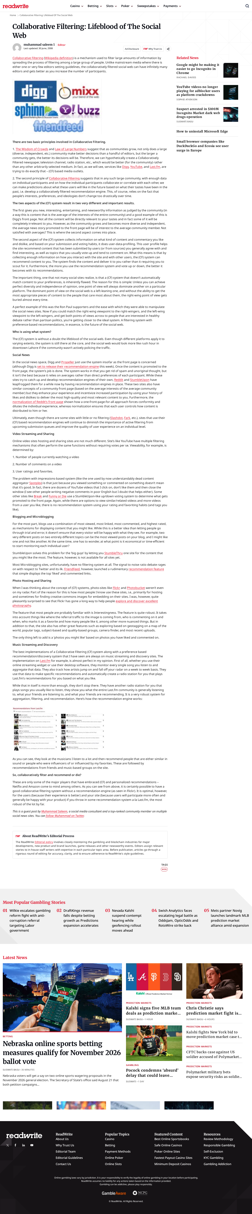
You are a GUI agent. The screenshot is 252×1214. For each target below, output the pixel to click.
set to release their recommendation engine (68, 366)
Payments (170, 6)
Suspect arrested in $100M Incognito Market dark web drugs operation (198, 113)
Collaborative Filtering (28, 58)
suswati (131, 1081)
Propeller (67, 362)
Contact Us (63, 1164)
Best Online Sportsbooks (171, 1139)
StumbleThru (113, 553)
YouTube (136, 167)
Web (164, 869)
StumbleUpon (139, 380)
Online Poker (114, 1158)
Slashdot (117, 418)
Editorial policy (44, 842)
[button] (247, 6)
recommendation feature (146, 569)
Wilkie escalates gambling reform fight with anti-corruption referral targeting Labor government (30, 920)
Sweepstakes (146, 6)
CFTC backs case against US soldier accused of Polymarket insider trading (212, 1056)
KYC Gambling (213, 1158)
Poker (125, 6)
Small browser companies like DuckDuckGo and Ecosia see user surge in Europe (203, 146)
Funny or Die (57, 496)
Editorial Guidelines (69, 1158)
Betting (93, 6)
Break (38, 496)
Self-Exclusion (213, 1151)
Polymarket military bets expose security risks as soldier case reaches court (213, 1076)
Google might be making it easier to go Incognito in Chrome (198, 69)
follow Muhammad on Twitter (65, 816)
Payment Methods (118, 1151)
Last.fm (155, 167)
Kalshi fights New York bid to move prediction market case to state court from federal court (213, 1036)
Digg (125, 167)
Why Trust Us (65, 1145)
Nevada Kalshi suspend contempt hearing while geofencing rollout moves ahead (126, 920)
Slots (109, 6)
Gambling (132, 1065)
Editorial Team (66, 1151)
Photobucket (136, 588)
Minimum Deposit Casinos (172, 1164)
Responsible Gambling (219, 1145)
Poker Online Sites (167, 1151)
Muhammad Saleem (54, 811)
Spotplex (35, 483)
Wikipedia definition (59, 58)
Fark (127, 418)
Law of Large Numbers (71, 149)
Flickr (116, 588)
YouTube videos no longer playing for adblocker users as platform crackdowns (198, 91)
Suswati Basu (11, 1069)
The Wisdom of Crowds (32, 149)
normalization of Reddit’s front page (38, 402)
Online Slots (113, 1164)
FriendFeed (72, 569)
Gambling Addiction (217, 1164)
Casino (75, 6)
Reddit (118, 380)
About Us (62, 1139)
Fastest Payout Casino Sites (173, 1158)
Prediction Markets (138, 1003)
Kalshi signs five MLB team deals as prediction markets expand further (153, 1013)
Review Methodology (218, 1139)
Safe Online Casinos (168, 1145)
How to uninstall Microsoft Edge (202, 131)
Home (13, 15)
